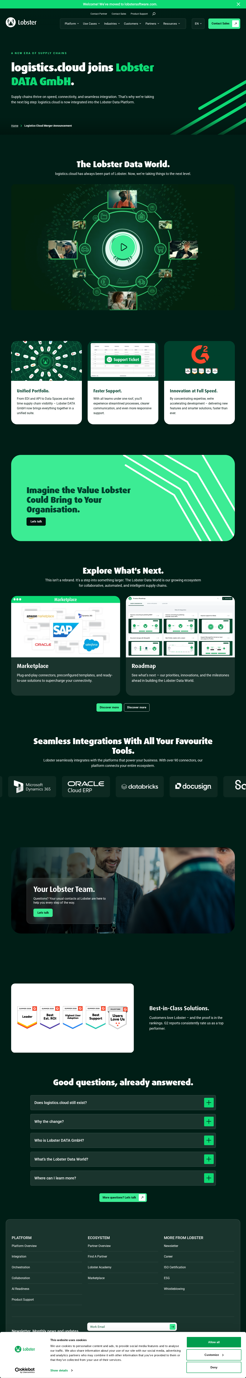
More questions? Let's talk (119, 1197)
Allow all (214, 1342)
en (197, 23)
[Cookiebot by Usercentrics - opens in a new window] (25, 1370)
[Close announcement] (238, 4)
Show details (59, 1370)
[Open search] (153, 13)
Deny (213, 1367)
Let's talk (36, 521)
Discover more (109, 707)
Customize (211, 1354)
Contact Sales (220, 23)
